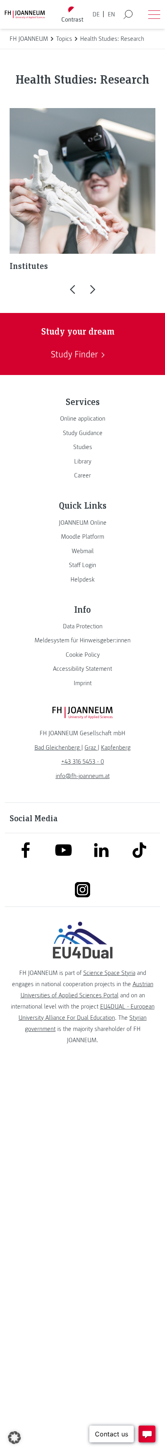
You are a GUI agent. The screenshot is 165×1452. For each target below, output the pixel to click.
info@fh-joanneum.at (83, 776)
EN (111, 14)
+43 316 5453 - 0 (82, 762)
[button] (72, 288)
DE (96, 14)
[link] (82, 418)
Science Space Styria (109, 973)
